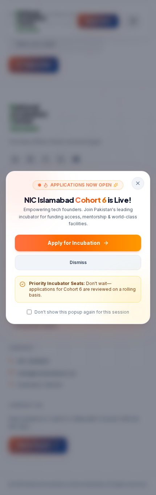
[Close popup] (138, 183)
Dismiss (78, 262)
